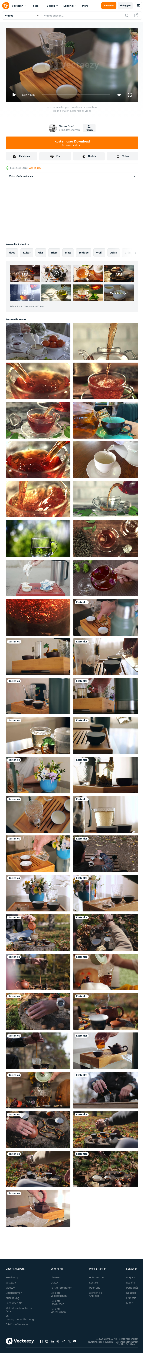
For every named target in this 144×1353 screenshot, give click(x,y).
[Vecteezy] (5, 5)
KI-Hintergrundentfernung (20, 1316)
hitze (54, 251)
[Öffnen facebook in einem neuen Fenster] (41, 1339)
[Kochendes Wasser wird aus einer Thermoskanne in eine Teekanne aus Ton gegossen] (105, 1010)
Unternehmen (14, 1291)
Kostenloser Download (72, 143)
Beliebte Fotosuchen (57, 1301)
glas (40, 251)
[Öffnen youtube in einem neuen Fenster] (74, 1339)
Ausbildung (12, 1296)
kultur (27, 251)
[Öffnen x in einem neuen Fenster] (69, 1339)
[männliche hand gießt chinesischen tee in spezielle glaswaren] (105, 970)
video (11, 251)
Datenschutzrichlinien (124, 1340)
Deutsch (128, 1291)
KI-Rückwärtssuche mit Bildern (19, 1308)
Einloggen (125, 5)
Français (128, 1296)
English (128, 1276)
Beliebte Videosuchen (58, 1309)
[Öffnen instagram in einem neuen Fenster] (46, 1339)
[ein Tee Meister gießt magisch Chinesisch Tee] (105, 1049)
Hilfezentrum (96, 1276)
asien (113, 251)
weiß (99, 251)
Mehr (85, 5)
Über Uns (94, 1286)
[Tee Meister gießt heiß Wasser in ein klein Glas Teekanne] (38, 655)
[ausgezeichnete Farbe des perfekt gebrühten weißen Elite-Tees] (105, 773)
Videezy (10, 1286)
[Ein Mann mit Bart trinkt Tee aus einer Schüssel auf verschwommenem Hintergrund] (38, 773)
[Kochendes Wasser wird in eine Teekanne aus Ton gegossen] (38, 1207)
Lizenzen (56, 1276)
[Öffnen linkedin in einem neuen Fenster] (52, 1339)
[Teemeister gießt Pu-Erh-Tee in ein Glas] (38, 1049)
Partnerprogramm (61, 1286)
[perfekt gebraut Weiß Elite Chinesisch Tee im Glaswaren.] (38, 734)
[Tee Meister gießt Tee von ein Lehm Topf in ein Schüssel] (38, 970)
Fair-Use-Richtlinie (123, 1342)
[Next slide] (130, 251)
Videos (51, 5)
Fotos (35, 5)
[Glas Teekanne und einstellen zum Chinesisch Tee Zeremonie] (38, 813)
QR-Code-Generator (17, 1322)
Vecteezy (11, 1281)
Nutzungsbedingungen (98, 1340)
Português (130, 1286)
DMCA (54, 1281)
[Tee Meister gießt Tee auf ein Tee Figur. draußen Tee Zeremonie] (105, 1088)
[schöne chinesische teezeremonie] (105, 734)
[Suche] (127, 15)
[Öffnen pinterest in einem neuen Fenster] (58, 1339)
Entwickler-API (14, 1301)
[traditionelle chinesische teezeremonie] (105, 813)
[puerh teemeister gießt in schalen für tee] (38, 1010)
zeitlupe (84, 251)
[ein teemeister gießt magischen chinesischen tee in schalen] (105, 655)
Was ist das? (35, 167)
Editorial (68, 5)
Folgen (89, 129)
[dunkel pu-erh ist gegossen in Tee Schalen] (38, 1167)
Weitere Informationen (21, 174)
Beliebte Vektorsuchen (59, 1292)
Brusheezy (12, 1276)
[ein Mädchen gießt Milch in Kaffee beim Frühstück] (38, 340)
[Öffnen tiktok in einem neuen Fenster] (63, 1339)
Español (128, 1281)
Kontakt (93, 1281)
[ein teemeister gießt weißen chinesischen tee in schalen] (105, 616)
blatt (68, 251)
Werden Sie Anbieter (96, 1292)
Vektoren (17, 5)
